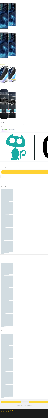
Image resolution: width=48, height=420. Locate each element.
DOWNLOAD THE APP (25, 402)
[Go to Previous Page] (1, 2)
